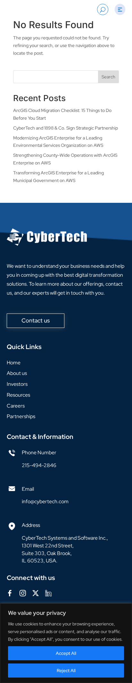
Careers (16, 405)
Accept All (66, 653)
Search (108, 77)
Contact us (35, 320)
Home (14, 362)
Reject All (66, 670)
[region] (66, 643)
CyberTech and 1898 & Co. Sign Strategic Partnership (65, 128)
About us (17, 373)
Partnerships (21, 416)
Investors (17, 384)
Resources (18, 395)
